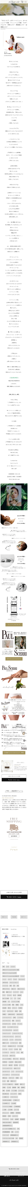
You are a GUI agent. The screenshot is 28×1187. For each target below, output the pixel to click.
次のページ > (23, 916)
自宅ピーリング (17, 1068)
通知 (22, 1052)
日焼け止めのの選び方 (7, 1122)
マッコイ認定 (14, 1090)
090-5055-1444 (15, 897)
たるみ (19, 998)
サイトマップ (21, 1176)
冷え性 (12, 1119)
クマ (9, 1001)
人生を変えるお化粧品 (7, 1100)
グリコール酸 (20, 1046)
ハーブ (12, 1071)
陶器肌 (17, 1004)
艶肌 (13, 1004)
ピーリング (21, 1065)
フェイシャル (5, 985)
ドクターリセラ (6, 1135)
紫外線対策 (22, 1119)
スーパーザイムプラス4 (7, 1030)
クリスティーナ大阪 (15, 1001)
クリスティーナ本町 (6, 1004)
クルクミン (13, 1052)
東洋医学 (4, 1116)
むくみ (4, 1081)
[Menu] (25, 1)
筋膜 (8, 1081)
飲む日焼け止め (6, 1093)
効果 (10, 985)
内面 (20, 1011)
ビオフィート (17, 1036)
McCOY (4, 1027)
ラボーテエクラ (22, 979)
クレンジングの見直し (7, 1058)
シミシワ (10, 1049)
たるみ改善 (13, 1103)
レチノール (5, 1049)
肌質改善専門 (15, 1122)
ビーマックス (21, 1090)
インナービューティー (7, 1017)
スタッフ (9, 979)
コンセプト (13, 966)
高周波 (4, 1087)
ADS (16, 1138)
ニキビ (21, 992)
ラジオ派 (9, 1087)
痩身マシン (22, 1084)
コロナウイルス (10, 1011)
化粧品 (19, 1093)
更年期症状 (18, 1112)
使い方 (14, 995)
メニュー (4, 979)
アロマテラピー (6, 1119)
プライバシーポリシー (14, 982)
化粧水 (16, 1011)
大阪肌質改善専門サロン (7, 1125)
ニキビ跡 (16, 1049)
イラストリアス (18, 1039)
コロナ (4, 1011)
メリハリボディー (6, 1074)
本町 (3, 966)
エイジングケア (14, 1093)
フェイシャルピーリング (7, 1068)
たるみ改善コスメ (6, 1103)
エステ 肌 (16, 1109)
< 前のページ (4, 916)
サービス (22, 976)
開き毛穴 (10, 1065)
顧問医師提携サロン (14, 1135)
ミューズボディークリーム (13, 1027)
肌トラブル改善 (6, 998)
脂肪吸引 (23, 1087)
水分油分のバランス (12, 1046)
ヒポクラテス (15, 1116)
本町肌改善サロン (14, 1141)
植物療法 (12, 1112)
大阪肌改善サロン (6, 1141)
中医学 (9, 1116)
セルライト (18, 1020)
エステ (7, 966)
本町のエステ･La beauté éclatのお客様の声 (11, 976)
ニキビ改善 (10, 1109)
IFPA (18, 1128)
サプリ (4, 995)
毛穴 (14, 985)
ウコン (18, 1052)
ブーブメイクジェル (15, 1074)
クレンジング (5, 1055)
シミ (11, 998)
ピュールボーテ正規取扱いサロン (9, 1128)
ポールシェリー (6, 1112)
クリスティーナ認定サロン (8, 1084)
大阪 (18, 985)
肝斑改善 (21, 1138)
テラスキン (9, 995)
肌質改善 (19, 995)
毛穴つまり (22, 1058)
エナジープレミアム (6, 1020)
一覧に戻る (14, 916)
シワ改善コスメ (16, 1100)
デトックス (20, 1023)
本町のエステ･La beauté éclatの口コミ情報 (11, 969)
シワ (15, 998)
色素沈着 (4, 1001)
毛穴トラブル (15, 1058)
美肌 (3, 1090)
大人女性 (8, 1090)
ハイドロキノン (6, 1052)
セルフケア (16, 1030)
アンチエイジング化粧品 (7, 1106)
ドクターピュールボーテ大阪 (8, 1138)
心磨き (14, 1017)
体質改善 (16, 1084)
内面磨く (4, 1014)
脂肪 (18, 1087)
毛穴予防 (16, 1065)
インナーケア (15, 992)
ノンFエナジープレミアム (17, 1033)
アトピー (4, 1046)
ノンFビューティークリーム (8, 1036)
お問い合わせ (5, 982)
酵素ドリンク (8, 992)
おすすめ (14, 1023)
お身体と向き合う (11, 1014)
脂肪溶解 (14, 1087)
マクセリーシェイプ (6, 1033)
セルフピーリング (6, 1071)
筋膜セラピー (13, 1081)
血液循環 (16, 1119)
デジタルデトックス (6, 1023)
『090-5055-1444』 (14, 452)
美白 (20, 1049)
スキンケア (5, 1065)
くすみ (21, 1004)
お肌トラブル (12, 1055)
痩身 (13, 1020)
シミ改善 (4, 1109)
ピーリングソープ (19, 1071)
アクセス (15, 979)
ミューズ (11, 1039)
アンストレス (5, 1039)
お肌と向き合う (20, 1014)
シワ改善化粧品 (17, 1106)
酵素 (3, 992)
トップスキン (20, 1017)
